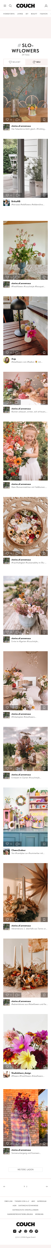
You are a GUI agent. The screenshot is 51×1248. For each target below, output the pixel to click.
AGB (14, 1205)
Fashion (43, 14)
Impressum (41, 1201)
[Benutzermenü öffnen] (46, 5)
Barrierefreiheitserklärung (20, 1214)
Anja (13, 358)
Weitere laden (26, 1169)
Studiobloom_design (21, 1073)
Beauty (34, 14)
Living (20, 14)
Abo (33, 1201)
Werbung (39, 1214)
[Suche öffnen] (10, 5)
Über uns (8, 1201)
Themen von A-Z (22, 1201)
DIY (27, 14)
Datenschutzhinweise (28, 1205)
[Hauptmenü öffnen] (5, 5)
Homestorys (9, 14)
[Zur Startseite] (25, 6)
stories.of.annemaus (21, 126)
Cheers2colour (18, 850)
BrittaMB (15, 201)
